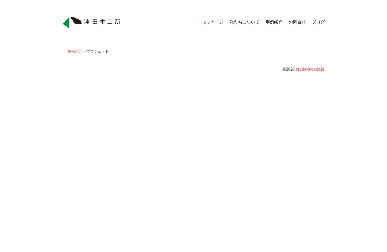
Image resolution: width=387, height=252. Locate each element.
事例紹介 (274, 22)
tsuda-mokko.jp (310, 69)
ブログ (318, 22)
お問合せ (297, 22)
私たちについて (244, 22)
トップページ (211, 22)
